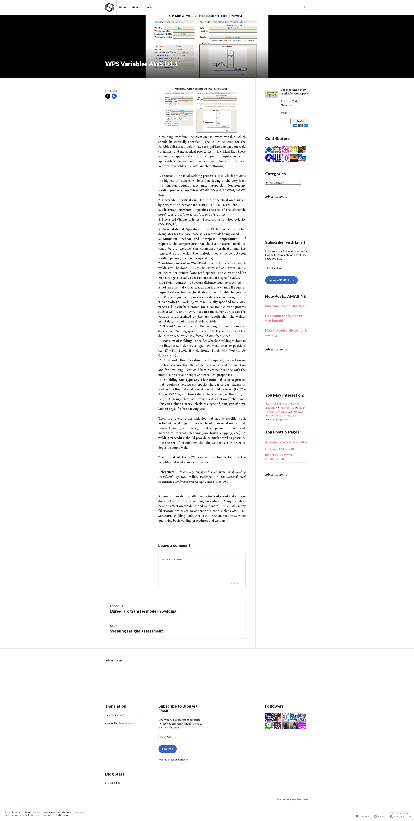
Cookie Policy (62, 815)
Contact (149, 7)
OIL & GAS (286, 411)
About (135, 7)
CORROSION (287, 408)
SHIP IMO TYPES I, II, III (279, 448)
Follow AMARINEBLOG (281, 280)
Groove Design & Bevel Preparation (286, 442)
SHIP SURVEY (275, 415)
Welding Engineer (277, 419)
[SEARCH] (304, 7)
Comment (234, 583)
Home (122, 7)
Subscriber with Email (285, 242)
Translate (130, 723)
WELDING (291, 415)
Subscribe (167, 748)
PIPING (299, 411)
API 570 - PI (285, 404)
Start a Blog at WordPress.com (292, 799)
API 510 (271, 404)
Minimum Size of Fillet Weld (286, 306)
